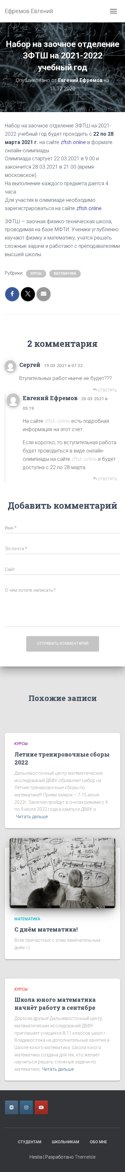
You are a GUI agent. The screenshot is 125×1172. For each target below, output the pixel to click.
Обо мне (98, 1142)
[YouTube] (41, 1107)
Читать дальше (32, 816)
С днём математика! (46, 929)
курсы (36, 273)
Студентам (29, 1142)
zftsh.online (73, 142)
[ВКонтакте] (11, 1107)
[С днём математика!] (62, 872)
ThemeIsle (85, 1157)
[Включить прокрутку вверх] (112, 1159)
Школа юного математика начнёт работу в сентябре (55, 1003)
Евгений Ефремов (50, 398)
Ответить (107, 390)
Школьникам (65, 1142)
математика (65, 273)
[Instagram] (26, 1107)
